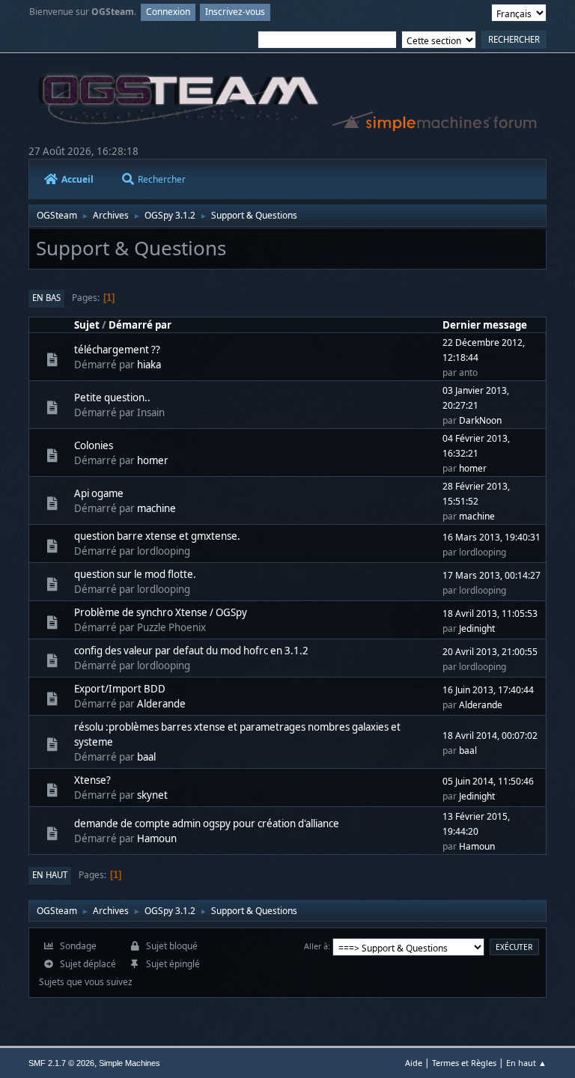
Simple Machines (129, 1063)
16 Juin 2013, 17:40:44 (488, 689)
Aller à (316, 945)
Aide (413, 1062)
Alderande (161, 703)
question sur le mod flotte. (135, 574)
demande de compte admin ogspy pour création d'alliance (206, 823)
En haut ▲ (526, 1062)
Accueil (77, 179)
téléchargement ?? (117, 349)
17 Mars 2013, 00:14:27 (491, 575)
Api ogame (99, 493)
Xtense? (92, 780)
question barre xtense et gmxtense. (157, 536)
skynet (152, 795)
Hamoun (157, 838)
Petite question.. (112, 397)
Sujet (87, 325)
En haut (49, 874)
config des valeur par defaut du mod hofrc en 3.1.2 (191, 650)
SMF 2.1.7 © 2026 (61, 1063)
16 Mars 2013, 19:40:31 (491, 537)
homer (152, 460)
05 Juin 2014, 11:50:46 (488, 781)
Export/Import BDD (119, 688)
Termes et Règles (464, 1062)
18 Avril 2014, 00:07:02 (490, 735)
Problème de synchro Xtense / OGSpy (160, 612)
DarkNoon (480, 420)
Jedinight (477, 628)
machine (156, 508)
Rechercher (162, 179)
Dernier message (484, 325)
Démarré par (140, 325)
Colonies (93, 445)
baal (146, 757)
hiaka (149, 364)
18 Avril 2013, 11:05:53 (490, 613)
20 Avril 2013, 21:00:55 (490, 651)
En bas (46, 297)
